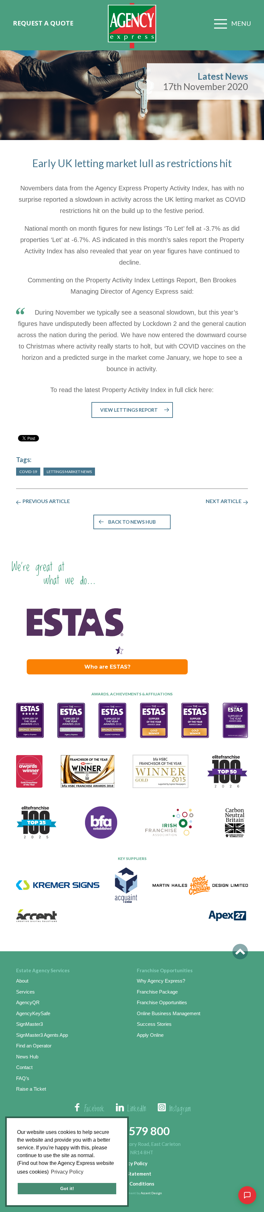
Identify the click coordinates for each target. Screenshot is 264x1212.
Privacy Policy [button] (67, 1172)
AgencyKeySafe (33, 1013)
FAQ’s (22, 1078)
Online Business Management (168, 1013)
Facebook (94, 1109)
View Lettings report (129, 410)
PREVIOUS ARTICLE (46, 501)
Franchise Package (157, 992)
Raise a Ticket (31, 1089)
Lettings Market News (69, 471)
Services (25, 992)
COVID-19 (28, 471)
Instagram (180, 1109)
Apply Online (150, 1035)
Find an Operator (34, 1045)
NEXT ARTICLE (223, 501)
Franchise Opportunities (162, 1002)
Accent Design (151, 1193)
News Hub (27, 1056)
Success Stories (154, 1024)
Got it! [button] (67, 1188)
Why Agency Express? (161, 981)
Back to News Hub (132, 522)
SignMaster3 (29, 1024)
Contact (24, 1067)
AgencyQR (28, 1002)
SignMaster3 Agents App (42, 1035)
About (22, 981)
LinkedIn (136, 1109)
